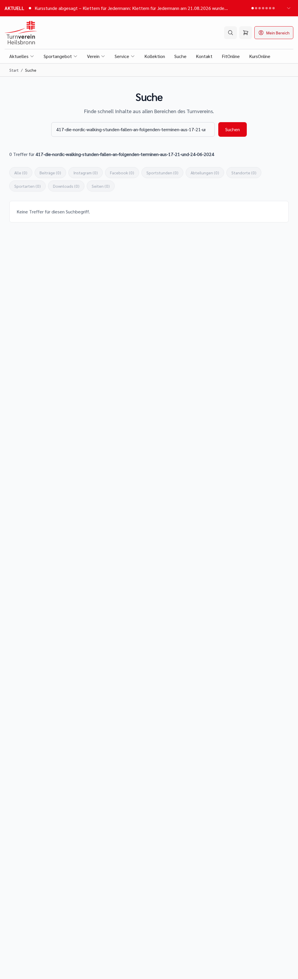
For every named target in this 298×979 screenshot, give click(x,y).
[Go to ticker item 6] (270, 8)
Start (14, 70)
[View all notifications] (288, 8)
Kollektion (154, 56)
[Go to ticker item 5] (266, 8)
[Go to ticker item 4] (263, 8)
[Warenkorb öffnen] (245, 32)
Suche (180, 56)
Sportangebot (58, 56)
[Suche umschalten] (230, 32)
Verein (93, 56)
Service (122, 56)
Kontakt (204, 56)
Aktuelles (19, 56)
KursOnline (259, 56)
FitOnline (231, 56)
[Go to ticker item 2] (256, 8)
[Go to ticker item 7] (273, 8)
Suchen (232, 129)
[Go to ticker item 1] (252, 8)
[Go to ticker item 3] (259, 8)
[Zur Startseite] (21, 32)
